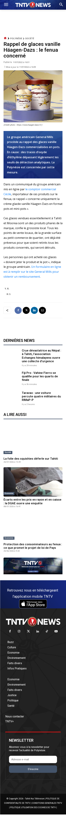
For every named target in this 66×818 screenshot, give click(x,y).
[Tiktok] (47, 631)
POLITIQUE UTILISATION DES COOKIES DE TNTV (33, 807)
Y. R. (7, 288)
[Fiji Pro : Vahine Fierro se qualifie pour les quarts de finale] (12, 378)
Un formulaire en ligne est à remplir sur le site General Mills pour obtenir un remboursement (32, 272)
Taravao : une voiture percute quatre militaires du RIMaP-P (41, 396)
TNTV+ (9, 721)
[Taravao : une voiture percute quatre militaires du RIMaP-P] (12, 398)
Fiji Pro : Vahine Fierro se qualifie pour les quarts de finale (40, 376)
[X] (26, 310)
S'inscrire (33, 769)
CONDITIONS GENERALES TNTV (47, 803)
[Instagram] (19, 631)
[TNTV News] (33, 621)
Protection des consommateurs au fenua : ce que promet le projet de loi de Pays (33, 545)
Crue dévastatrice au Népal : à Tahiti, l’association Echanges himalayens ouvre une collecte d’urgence (41, 356)
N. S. (9, 294)
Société (29, 38)
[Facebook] (18, 310)
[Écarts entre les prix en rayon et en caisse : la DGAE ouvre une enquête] (33, 482)
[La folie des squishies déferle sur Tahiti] (33, 441)
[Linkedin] (34, 310)
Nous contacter (14, 716)
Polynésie (16, 38)
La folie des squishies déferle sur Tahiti (31, 458)
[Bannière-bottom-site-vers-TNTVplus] (33, 573)
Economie (9, 493)
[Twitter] (28, 631)
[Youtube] (56, 631)
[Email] (42, 310)
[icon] (5, 38)
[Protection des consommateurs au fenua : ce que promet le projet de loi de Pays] (33, 526)
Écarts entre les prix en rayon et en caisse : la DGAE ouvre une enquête (32, 501)
